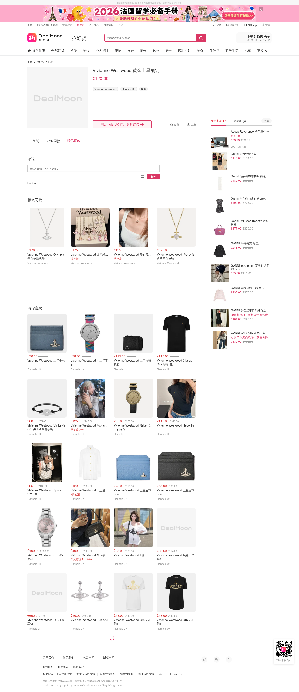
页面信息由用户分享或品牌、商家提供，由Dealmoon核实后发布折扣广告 (83, 680)
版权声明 (109, 657)
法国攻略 (67, 24)
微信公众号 (217, 659)
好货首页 (38, 50)
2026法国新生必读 (47, 24)
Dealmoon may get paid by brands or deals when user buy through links (82, 685)
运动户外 (184, 50)
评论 (153, 176)
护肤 (73, 50)
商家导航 (109, 24)
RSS (229, 659)
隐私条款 (78, 667)
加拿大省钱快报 (85, 674)
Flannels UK (128, 89)
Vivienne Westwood (105, 89)
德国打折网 (126, 674)
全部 (266, 120)
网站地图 (48, 667)
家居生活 (231, 50)
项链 (143, 89)
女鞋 (130, 50)
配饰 (143, 50)
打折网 (44, 37)
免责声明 (88, 657)
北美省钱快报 (64, 674)
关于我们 (48, 657)
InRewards (176, 674)
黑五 (162, 674)
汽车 (247, 50)
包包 (156, 50)
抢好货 (80, 24)
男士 (168, 50)
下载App (252, 25)
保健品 (214, 50)
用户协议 (63, 667)
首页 (29, 24)
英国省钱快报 (108, 674)
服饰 (118, 50)
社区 (121, 24)
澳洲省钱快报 (146, 674)
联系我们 (234, 24)
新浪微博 (204, 659)
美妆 (86, 50)
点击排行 (94, 24)
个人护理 (102, 50)
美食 (200, 50)
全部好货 (57, 50)
